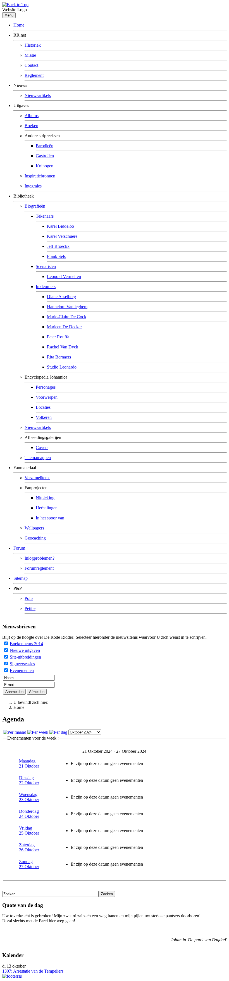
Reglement (34, 75)
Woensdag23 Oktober (29, 797)
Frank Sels (56, 256)
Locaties (43, 407)
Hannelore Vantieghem (67, 306)
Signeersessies (22, 663)
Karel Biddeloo (60, 226)
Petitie (30, 608)
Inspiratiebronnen (40, 176)
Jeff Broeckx (58, 246)
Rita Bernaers (59, 357)
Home (18, 25)
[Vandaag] (58, 732)
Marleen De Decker (64, 326)
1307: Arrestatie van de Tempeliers (32, 971)
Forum (19, 548)
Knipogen (44, 165)
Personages (46, 387)
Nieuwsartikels (38, 95)
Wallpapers (34, 528)
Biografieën (35, 206)
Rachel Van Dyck (62, 347)
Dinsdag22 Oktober (29, 780)
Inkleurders (46, 286)
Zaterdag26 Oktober (29, 847)
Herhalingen (47, 507)
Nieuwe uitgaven (25, 650)
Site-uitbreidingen (25, 657)
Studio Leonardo (62, 367)
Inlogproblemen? (39, 558)
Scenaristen (46, 266)
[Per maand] (14, 732)
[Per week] (37, 732)
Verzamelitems (37, 477)
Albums (32, 115)
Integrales (33, 186)
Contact (31, 65)
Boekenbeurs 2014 (26, 643)
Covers (42, 447)
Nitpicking (45, 497)
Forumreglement (39, 568)
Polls (29, 598)
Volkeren (44, 417)
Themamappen (38, 457)
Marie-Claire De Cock (66, 316)
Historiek (33, 45)
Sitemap (20, 578)
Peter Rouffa (58, 336)
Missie (30, 55)
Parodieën (44, 145)
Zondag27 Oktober (29, 864)
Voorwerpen (47, 397)
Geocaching (35, 538)
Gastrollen (45, 155)
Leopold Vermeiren (64, 276)
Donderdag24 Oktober (29, 814)
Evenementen (22, 670)
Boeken (31, 125)
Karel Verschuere (62, 236)
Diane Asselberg (61, 296)
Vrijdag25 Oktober (29, 830)
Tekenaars (45, 216)
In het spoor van (50, 518)
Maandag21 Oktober (29, 763)
